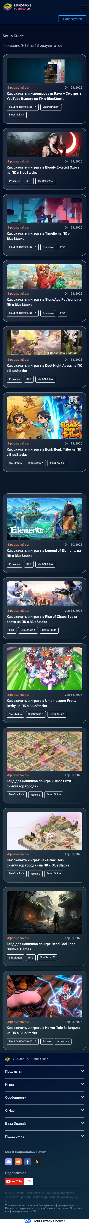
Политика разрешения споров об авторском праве (36, 1208)
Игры (9, 1084)
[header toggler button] (83, 7)
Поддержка (14, 1136)
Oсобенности (15, 1097)
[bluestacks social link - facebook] (27, 1161)
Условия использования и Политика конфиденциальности (41, 1205)
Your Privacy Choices (49, 1221)
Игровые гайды (18, 87)
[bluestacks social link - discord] (8, 1161)
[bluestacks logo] (17, 7)
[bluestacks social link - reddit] (18, 1161)
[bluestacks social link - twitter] (37, 1161)
